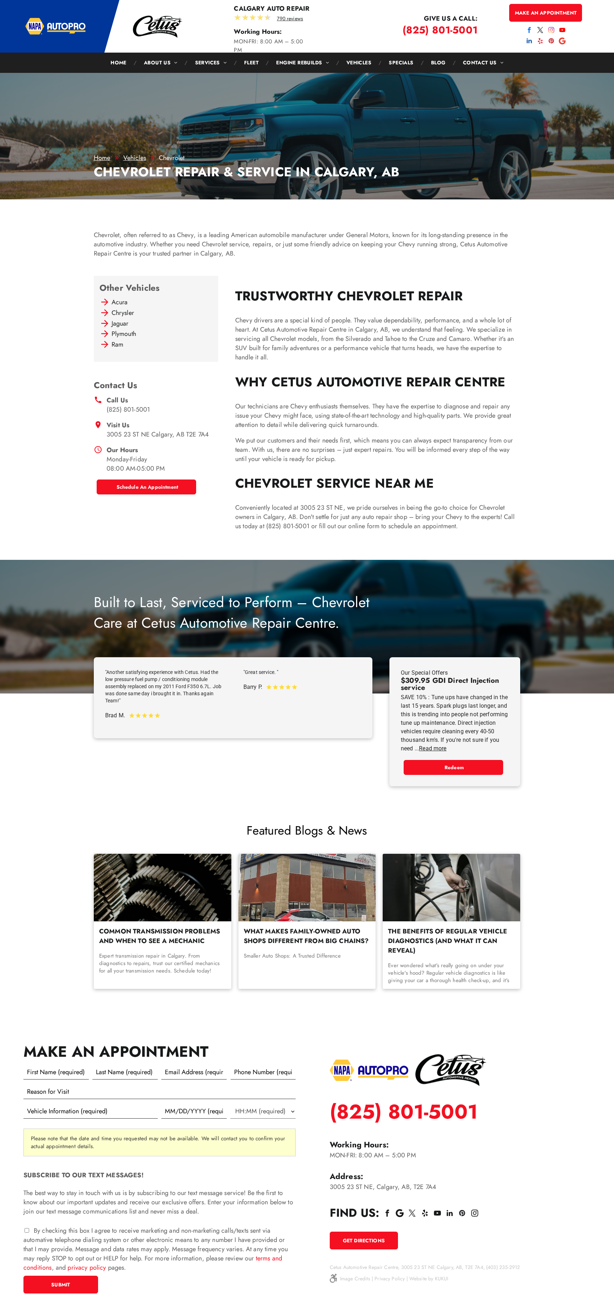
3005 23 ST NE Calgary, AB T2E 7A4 (158, 434)
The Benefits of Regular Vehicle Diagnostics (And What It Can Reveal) (447, 941)
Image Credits (355, 1278)
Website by (421, 1278)
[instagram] (551, 30)
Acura (120, 302)
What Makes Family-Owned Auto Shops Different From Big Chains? (306, 936)
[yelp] (540, 41)
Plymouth (124, 333)
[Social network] (562, 41)
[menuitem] (120, 63)
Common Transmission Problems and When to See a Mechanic (159, 936)
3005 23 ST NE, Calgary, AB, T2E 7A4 (383, 1186)
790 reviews (290, 18)
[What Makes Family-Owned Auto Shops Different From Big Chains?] (307, 887)
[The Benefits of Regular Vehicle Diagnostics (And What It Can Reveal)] (451, 887)
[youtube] (562, 30)
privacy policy (87, 1267)
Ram (117, 344)
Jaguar (120, 323)
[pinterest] (551, 41)
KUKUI (441, 1278)
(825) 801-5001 (128, 409)
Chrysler (123, 312)
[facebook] (529, 30)
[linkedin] (529, 41)
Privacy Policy (390, 1278)
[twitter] (540, 30)
